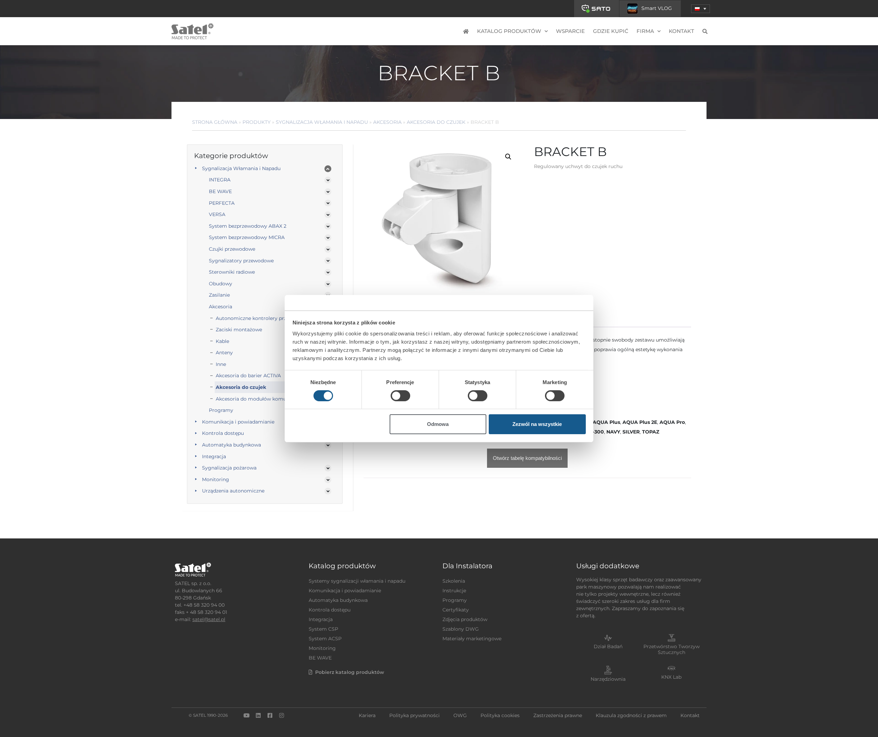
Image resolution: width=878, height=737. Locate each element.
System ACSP (325, 638)
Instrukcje (454, 590)
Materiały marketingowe (471, 638)
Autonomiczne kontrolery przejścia (258, 318)
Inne (221, 364)
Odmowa (438, 424)
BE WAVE (220, 191)
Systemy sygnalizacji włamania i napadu (357, 581)
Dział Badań (608, 646)
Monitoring (215, 479)
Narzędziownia (608, 679)
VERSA (217, 214)
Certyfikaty (455, 610)
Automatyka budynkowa (231, 445)
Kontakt (681, 31)
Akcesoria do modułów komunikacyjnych (265, 399)
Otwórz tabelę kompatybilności (527, 458)
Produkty (256, 122)
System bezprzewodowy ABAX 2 (247, 226)
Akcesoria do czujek (436, 122)
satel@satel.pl (208, 619)
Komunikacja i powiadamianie (238, 422)
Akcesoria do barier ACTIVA (248, 375)
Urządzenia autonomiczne (233, 491)
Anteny (224, 352)
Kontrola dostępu (223, 433)
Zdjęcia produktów (464, 619)
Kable (222, 341)
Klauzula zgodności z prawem (631, 715)
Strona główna (214, 122)
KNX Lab (671, 677)
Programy (221, 410)
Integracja (214, 456)
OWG (460, 715)
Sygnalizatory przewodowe (241, 261)
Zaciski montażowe (239, 329)
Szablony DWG (460, 629)
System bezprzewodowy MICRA (247, 237)
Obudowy (220, 284)
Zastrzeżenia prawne (557, 715)
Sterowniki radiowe (232, 272)
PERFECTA (222, 203)
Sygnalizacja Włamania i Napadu (322, 122)
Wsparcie (570, 31)
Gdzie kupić (610, 31)
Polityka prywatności (414, 715)
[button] (700, 8)
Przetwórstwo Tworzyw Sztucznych (671, 649)
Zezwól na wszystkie (537, 424)
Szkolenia (453, 581)
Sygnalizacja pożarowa (229, 468)
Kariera (367, 715)
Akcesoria (387, 122)
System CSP (323, 629)
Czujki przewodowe (232, 249)
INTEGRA (219, 180)
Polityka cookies (500, 715)
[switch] (400, 395)
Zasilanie (219, 295)
